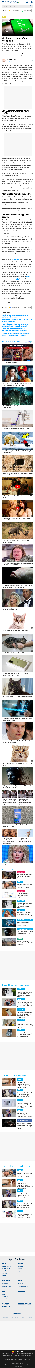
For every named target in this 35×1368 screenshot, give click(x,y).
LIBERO (3, 1353)
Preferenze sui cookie (15, 1360)
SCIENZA (20, 938)
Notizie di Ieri (6, 1268)
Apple (20, 1268)
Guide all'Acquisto (23, 1286)
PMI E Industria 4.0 (24, 1304)
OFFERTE (20, 881)
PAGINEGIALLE (14, 1353)
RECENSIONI (21, 900)
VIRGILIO (8, 1353)
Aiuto (23, 1360)
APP (7, 13)
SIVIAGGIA (23, 1355)
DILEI (19, 1355)
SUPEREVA (21, 1357)
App (19, 1271)
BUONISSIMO (15, 1357)
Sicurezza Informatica (6, 1305)
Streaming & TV (6, 1296)
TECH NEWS (21, 910)
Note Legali (14, 1359)
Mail (27, 5)
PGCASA (31, 1353)
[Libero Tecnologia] (17, 1313)
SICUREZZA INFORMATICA (24, 1120)
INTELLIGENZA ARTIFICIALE (25, 919)
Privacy (20, 1359)
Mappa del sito (15, 1317)
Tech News (5, 1271)
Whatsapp (6, 302)
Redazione (21, 1291)
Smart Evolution (6, 1286)
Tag (23, 1317)
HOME (3, 13)
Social (4, 1294)
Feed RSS (5, 1317)
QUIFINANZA (29, 1355)
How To (20, 1283)
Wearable (5, 1283)
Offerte (4, 1275)
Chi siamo (7, 1359)
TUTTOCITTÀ (14, 1355)
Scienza (4, 1273)
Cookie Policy (27, 1359)
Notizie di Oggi (6, 1266)
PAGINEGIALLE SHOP (24, 1353)
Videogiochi (5, 1299)
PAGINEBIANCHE (6, 1355)
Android (20, 1266)
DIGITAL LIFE (21, 872)
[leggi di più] (32, 60)
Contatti (29, 1317)
